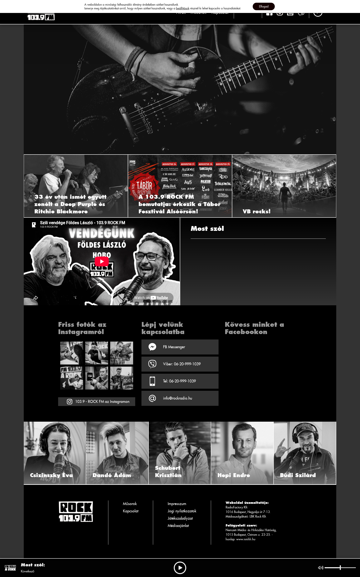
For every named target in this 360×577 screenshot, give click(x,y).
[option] (180, 77)
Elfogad (264, 6)
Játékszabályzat (180, 518)
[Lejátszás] (180, 568)
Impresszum (177, 503)
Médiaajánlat (178, 525)
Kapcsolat (130, 511)
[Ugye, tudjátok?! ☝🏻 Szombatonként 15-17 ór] (121, 353)
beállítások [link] (182, 8)
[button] (29, 186)
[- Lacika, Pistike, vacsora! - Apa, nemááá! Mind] (71, 378)
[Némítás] (321, 567)
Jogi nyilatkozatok (182, 511)
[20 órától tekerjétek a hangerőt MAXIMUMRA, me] (71, 353)
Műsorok (130, 503)
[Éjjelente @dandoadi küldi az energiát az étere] (121, 378)
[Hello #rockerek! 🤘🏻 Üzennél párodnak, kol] (96, 353)
